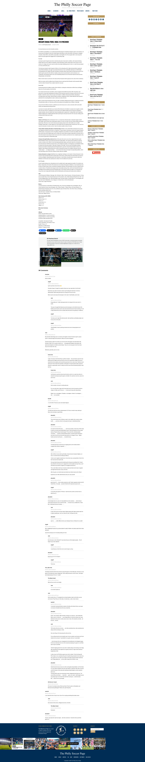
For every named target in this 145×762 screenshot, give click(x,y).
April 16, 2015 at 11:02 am (53, 537)
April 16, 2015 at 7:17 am (50, 276)
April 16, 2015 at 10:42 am (50, 569)
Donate (55, 757)
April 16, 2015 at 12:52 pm (56, 489)
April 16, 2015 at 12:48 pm (56, 426)
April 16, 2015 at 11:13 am (56, 604)
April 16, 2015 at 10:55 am (56, 300)
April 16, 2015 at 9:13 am (53, 356)
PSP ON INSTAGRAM (72, 743)
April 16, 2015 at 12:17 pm (53, 554)
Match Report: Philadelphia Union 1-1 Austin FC (96, 77)
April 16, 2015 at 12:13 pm (50, 715)
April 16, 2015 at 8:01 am (50, 334)
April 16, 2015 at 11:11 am (56, 316)
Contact (59, 757)
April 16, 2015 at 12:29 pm (56, 509)
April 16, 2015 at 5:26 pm (56, 561)
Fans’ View (94, 11)
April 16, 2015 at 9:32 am (56, 383)
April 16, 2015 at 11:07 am (50, 693)
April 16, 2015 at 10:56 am (56, 587)
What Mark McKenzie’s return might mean (96, 89)
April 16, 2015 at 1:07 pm (56, 451)
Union (49, 11)
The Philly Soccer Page (72, 4)
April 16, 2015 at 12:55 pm (56, 442)
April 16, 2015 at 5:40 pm (56, 546)
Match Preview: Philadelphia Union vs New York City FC (96, 95)
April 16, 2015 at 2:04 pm (56, 480)
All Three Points (71, 11)
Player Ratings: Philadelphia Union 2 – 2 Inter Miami (95, 109)
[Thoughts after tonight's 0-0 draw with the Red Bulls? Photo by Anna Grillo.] (53, 744)
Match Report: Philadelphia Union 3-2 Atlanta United (96, 40)
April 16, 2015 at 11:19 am (56, 325)
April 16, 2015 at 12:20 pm (56, 626)
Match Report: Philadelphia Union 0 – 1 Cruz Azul (96, 58)
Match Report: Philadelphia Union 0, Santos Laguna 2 (96, 65)
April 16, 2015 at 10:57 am (53, 595)
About (71, 757)
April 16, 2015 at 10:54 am (53, 580)
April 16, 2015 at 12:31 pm (56, 664)
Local (62, 11)
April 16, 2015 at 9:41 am (53, 400)
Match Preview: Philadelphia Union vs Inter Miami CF (96, 83)
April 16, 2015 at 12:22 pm (53, 498)
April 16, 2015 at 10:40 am (50, 526)
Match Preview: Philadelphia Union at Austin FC (96, 114)
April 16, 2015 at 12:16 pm (56, 613)
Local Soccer (88, 757)
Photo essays (80, 11)
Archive (87, 11)
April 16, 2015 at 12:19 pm (56, 417)
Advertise (64, 757)
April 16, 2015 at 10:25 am (53, 283)
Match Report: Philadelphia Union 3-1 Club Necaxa (96, 71)
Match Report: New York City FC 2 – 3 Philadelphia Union (97, 46)
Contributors (76, 757)
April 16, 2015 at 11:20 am (53, 408)
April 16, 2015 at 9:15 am (56, 372)
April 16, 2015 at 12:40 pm (56, 518)
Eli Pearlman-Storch (47, 44)
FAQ (68, 757)
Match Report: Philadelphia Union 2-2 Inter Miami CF (96, 52)
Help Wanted (82, 757)
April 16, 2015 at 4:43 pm (53, 700)
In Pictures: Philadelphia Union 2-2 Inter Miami (95, 121)
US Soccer (55, 11)
